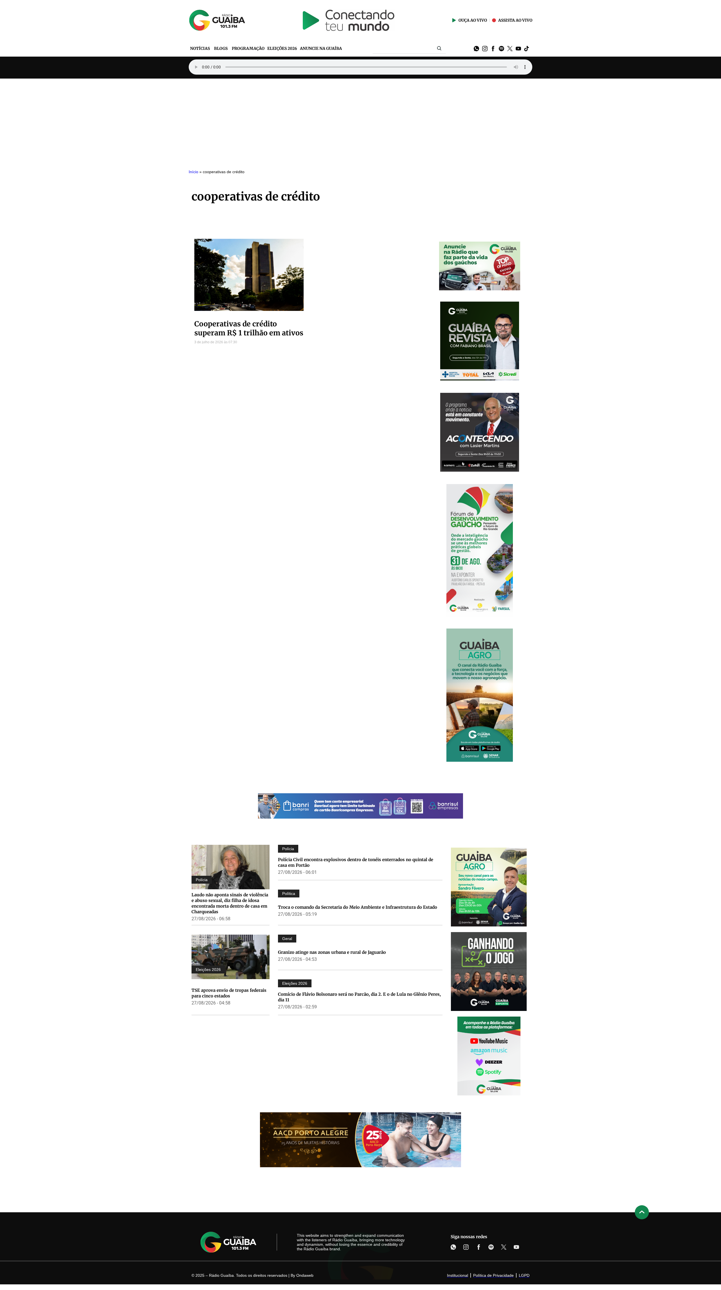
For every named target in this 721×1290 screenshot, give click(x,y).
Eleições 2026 (208, 969)
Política (288, 893)
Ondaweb (304, 1275)
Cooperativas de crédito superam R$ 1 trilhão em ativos (248, 328)
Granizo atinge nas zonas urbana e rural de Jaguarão (332, 952)
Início (193, 172)
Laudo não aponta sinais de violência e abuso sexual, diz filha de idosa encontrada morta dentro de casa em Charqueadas (230, 903)
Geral (287, 938)
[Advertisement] (360, 120)
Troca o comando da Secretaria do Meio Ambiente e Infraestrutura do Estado (357, 907)
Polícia (202, 879)
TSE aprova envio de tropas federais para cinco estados (229, 993)
